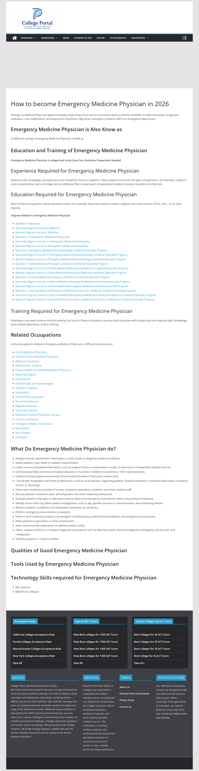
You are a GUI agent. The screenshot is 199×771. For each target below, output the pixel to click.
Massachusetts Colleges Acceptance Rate (37, 648)
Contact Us (125, 706)
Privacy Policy (127, 700)
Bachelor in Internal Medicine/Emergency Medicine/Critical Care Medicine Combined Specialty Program (76, 290)
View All (17, 663)
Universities (138, 37)
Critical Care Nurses (27, 419)
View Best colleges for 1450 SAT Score (95, 648)
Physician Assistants (27, 361)
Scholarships (118, 37)
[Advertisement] (99, 65)
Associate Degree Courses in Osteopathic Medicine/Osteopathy (53, 241)
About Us (124, 687)
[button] (34, 38)
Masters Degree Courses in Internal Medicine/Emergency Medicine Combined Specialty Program (72, 286)
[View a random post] (184, 38)
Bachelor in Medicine (28, 223)
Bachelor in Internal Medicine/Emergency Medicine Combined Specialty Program (63, 277)
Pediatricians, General (28, 365)
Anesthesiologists (26, 374)
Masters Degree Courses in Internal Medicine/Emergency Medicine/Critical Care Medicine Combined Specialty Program (85, 299)
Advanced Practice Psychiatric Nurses (38, 414)
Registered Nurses (26, 406)
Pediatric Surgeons (27, 388)
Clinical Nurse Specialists (30, 397)
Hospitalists (22, 392)
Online (101, 37)
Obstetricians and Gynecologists (34, 383)
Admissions (47, 37)
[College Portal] (14, 38)
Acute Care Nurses (26, 410)
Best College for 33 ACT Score (151, 656)
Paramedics (22, 428)
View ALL (139, 663)
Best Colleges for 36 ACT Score (152, 634)
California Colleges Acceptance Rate (34, 634)
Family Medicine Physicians (31, 352)
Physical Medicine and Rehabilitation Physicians (43, 370)
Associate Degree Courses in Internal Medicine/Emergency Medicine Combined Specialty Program (73, 281)
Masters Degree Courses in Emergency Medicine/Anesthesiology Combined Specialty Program (71, 259)
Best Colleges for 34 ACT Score (152, 648)
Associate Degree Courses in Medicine (38, 228)
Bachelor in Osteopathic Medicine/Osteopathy (42, 237)
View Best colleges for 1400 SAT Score (95, 656)
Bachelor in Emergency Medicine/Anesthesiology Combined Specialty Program (61, 250)
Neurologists (23, 432)
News (66, 37)
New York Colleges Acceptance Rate (34, 656)
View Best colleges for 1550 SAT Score (95, 634)
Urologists (22, 437)
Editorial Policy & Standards (134, 693)
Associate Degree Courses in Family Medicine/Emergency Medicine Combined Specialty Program (72, 268)
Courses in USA (83, 37)
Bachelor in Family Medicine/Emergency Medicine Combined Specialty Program (62, 263)
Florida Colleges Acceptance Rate (32, 641)
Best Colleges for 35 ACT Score (152, 641)
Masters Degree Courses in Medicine (37, 232)
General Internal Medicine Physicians (37, 356)
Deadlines (27, 37)
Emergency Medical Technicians (34, 424)
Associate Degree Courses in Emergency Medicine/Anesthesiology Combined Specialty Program (71, 254)
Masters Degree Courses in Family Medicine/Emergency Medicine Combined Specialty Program (71, 272)
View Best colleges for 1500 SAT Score (95, 641)
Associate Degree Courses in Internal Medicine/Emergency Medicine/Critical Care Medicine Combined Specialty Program (86, 295)
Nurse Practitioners (27, 401)
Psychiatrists (23, 379)
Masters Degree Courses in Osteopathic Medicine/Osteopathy (52, 246)
